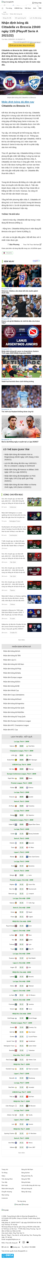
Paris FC (31, 949)
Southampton (13, 535)
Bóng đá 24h (7, 18)
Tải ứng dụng (21, 1201)
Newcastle (11, 893)
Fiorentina (31, 806)
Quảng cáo (16, 1247)
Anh (34, 8)
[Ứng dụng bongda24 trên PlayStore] (17, 1204)
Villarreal (31, 986)
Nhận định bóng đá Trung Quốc (14, 716)
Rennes (12, 856)
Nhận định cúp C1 (9, 660)
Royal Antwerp (10, 926)
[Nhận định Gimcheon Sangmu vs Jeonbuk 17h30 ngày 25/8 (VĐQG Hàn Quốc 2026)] (34, 571)
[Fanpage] (19, 1242)
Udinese (12, 1147)
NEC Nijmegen (32, 760)
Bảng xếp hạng (26, 1191)
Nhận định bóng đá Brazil (12, 699)
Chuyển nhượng (7, 1191)
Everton (12, 1036)
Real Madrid (31, 958)
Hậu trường (5, 1195)
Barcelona (31, 866)
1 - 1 (21, 1147)
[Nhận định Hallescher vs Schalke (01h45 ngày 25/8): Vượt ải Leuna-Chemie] (34, 627)
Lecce (30, 1009)
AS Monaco (31, 995)
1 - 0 (21, 833)
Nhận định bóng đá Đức (11, 682)
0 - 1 (21, 916)
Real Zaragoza (10, 1059)
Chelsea (12, 604)
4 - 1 (21, 1142)
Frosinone (11, 1004)
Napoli (30, 912)
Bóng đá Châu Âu (27, 1176)
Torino (12, 847)
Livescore (5, 1198)
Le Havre (11, 995)
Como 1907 (31, 1147)
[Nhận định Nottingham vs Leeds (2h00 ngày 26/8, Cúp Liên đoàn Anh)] (34, 516)
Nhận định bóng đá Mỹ (11, 686)
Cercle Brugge (32, 1018)
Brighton (12, 884)
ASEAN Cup (18, 8)
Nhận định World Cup (11, 690)
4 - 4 (21, 926)
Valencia (12, 746)
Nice (13, 940)
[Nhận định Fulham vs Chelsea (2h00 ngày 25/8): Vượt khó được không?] (34, 599)
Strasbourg (31, 1078)
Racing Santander (33, 833)
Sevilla (30, 1115)
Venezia (12, 1009)
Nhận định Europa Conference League (17, 721)
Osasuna (11, 797)
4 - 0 (21, 884)
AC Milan (31, 847)
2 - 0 (21, 1032)
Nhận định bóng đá (8, 1188)
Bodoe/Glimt (10, 760)
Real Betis (31, 746)
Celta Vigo (31, 903)
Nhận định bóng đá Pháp (12, 669)
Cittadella (9, 253)
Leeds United (32, 1046)
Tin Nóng (4, 1172)
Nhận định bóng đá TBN (12, 655)
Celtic (30, 755)
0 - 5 (21, 866)
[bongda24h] (2, 8)
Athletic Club (32, 1059)
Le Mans (12, 935)
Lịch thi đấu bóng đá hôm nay (31, 1185)
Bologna (12, 875)
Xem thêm (21, 640)
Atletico (12, 986)
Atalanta (12, 843)
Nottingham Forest (14, 521)
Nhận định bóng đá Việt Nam (13, 664)
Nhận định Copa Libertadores (13, 695)
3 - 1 (21, 1059)
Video (3, 1176)
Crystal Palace (32, 1036)
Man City (11, 889)
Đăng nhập (37, 3)
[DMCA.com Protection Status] (8, 1257)
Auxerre (30, 1124)
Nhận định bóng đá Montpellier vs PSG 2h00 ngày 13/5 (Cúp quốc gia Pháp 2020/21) (20, 478)
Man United (31, 1032)
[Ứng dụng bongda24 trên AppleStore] (25, 1204)
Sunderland (31, 1041)
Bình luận (5, 1185)
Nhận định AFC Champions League (16, 725)
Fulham (12, 787)
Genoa (12, 912)
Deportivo (31, 815)
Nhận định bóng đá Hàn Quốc (13, 708)
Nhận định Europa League (12, 677)
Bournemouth (32, 889)
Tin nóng (9, 8)
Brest (30, 935)
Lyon (29, 944)
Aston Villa (31, 884)
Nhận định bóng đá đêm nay (18, 102)
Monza (30, 1142)
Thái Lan (31, 769)
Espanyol (11, 958)
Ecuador (12, 618)
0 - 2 (21, 912)
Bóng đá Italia (26, 1182)
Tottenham (31, 1050)
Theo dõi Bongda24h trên (22, 42)
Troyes (12, 949)
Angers (12, 967)
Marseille (11, 1078)
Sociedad (31, 1087)
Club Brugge (10, 1018)
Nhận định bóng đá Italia (12, 673)
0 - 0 (21, 903)
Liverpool (31, 893)
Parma (12, 916)
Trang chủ (5, 1169)
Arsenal (12, 1027)
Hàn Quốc (13, 562)
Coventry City (32, 1027)
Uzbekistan (13, 507)
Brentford (11, 1050)
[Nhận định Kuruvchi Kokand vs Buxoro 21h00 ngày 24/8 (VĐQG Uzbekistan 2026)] (34, 502)
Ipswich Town (10, 1041)
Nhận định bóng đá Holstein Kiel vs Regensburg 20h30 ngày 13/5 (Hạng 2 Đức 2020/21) (21, 457)
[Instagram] (23, 1242)
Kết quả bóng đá (20, 18)
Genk (30, 926)
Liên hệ (6, 1247)
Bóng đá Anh (26, 1172)
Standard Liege (10, 1069)
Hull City (12, 1032)
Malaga (12, 815)
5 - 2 (21, 1124)
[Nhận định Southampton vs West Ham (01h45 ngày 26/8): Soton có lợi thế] (34, 530)
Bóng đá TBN (26, 1179)
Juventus (31, 1004)
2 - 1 (21, 843)
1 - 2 (21, 847)
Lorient (30, 940)
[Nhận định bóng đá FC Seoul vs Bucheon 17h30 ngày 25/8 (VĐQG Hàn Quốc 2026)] (34, 557)
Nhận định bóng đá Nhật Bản (13, 712)
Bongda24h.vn (22, 1251)
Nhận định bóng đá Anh (11, 651)
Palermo (12, 590)
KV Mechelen (32, 1133)
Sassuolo (31, 843)
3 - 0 (21, 1027)
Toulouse (11, 944)
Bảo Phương (14, 244)
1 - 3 (21, 1115)
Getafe (12, 833)
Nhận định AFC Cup (10, 730)
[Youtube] (27, 1242)
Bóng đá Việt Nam (27, 1169)
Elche (12, 866)
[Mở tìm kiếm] (38, 6)
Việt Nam (28, 8)
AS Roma (11, 806)
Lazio (30, 875)
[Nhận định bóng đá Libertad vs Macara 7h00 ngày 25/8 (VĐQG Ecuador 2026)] (34, 613)
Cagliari (30, 916)
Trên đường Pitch (7, 1179)
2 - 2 (21, 856)
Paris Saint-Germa (33, 856)
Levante (30, 797)
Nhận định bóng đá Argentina (13, 703)
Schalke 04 (13, 632)
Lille (29, 967)
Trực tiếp (4, 1182)
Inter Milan (11, 1142)
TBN (39, 8)
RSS (3, 1243)
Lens (13, 1124)
